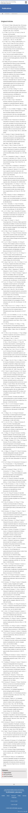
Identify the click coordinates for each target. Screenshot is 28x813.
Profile (19, 795)
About (8, 795)
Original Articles (14, 13)
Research (13, 795)
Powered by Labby (22, 811)
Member (24, 795)
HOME (3, 795)
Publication (14, 797)
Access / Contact (14, 801)
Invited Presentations (8, 776)
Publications (7, 13)
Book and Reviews (7, 774)
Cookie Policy (13, 804)
